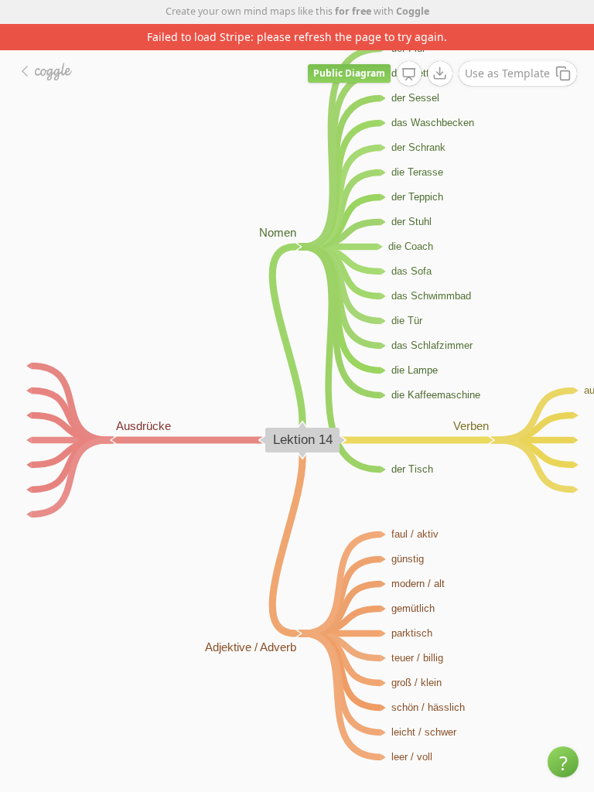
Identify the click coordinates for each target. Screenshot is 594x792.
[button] (563, 761)
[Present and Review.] (409, 74)
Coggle (412, 11)
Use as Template (507, 73)
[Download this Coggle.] (440, 73)
